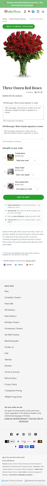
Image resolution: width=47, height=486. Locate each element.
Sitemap (8, 359)
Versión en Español (16, 481)
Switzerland (16, 466)
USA (41, 466)
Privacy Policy (11, 384)
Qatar (10, 472)
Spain (10, 464)
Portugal (23, 466)
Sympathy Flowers (13, 297)
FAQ (6, 353)
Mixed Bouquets (11, 341)
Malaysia (5, 475)
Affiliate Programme (13, 397)
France (15, 464)
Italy (20, 464)
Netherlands (7, 466)
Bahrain (5, 472)
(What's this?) (30, 261)
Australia (30, 472)
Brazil (24, 469)
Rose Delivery (11, 316)
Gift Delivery (10, 310)
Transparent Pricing (13, 390)
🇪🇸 (29, 11)
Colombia (18, 469)
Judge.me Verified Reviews (15, 418)
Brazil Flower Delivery (18, 19)
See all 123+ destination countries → (21, 475)
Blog (6, 291)
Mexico (11, 469)
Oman (15, 472)
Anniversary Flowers (14, 328)
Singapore (37, 472)
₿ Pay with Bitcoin (8, 461)
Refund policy (11, 378)
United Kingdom (35, 464)
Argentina (30, 469)
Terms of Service (12, 372)
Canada (5, 469)
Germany (26, 464)
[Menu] (43, 11)
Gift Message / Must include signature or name (20, 103)
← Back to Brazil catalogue (18, 26)
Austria (30, 466)
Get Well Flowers (12, 335)
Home (5, 19)
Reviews (8, 366)
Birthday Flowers (12, 322)
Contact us (9, 347)
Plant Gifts (9, 303)
